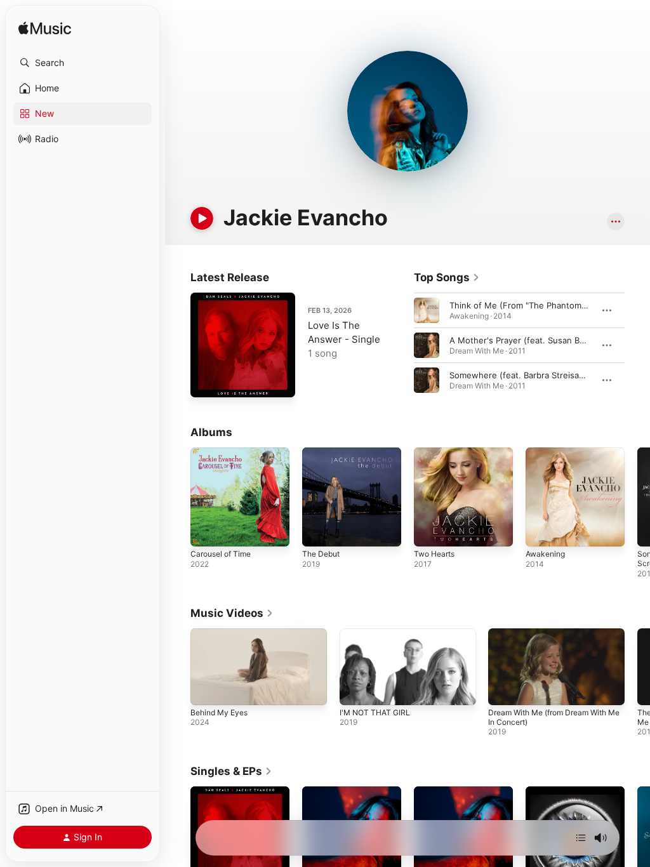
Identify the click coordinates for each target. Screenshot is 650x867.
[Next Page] (637, 345)
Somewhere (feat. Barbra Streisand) (520, 375)
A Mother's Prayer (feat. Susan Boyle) (524, 340)
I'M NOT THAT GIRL (375, 712)
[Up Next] (580, 838)
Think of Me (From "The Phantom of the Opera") (545, 305)
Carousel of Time (220, 554)
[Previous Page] (401, 345)
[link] (447, 277)
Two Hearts (434, 554)
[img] (44, 29)
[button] (82, 63)
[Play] (201, 218)
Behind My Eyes (219, 712)
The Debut (321, 554)
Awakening (545, 554)
